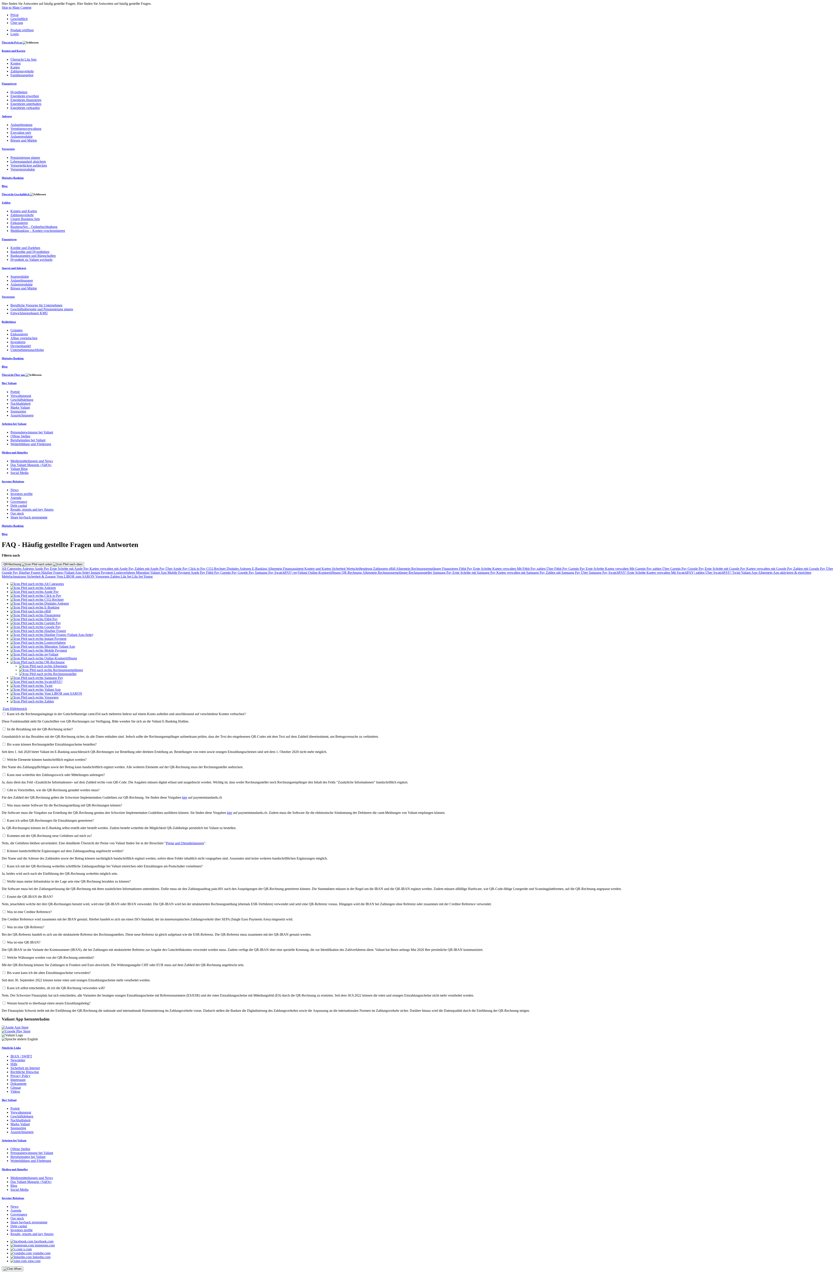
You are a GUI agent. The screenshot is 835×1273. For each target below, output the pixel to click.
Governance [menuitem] (18, 502)
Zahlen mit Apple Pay (150, 568)
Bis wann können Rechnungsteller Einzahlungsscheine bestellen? (52, 744)
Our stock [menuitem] (17, 513)
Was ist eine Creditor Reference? (29, 912)
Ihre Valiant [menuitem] (9, 383)
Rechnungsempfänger (426, 568)
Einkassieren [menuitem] (19, 223)
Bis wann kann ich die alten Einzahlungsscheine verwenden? (49, 973)
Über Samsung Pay (594, 572)
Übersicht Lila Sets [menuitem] (23, 59)
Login (14, 34)
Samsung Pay (264, 572)
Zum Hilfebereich (15, 709)
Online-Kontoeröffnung (325, 572)
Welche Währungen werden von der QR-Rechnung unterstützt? (50, 957)
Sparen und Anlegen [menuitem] (14, 268)
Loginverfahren (125, 572)
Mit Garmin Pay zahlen (646, 568)
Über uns (16, 23)
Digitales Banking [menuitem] (13, 177)
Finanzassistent (293, 568)
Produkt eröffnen (22, 30)
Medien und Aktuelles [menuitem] (15, 452)
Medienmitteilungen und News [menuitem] (31, 461)
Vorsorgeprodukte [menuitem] (22, 169)
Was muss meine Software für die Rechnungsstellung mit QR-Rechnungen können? (64, 805)
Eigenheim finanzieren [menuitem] (25, 100)
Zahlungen (381, 568)
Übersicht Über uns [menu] (14, 374)
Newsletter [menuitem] (17, 1060)
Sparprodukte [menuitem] (19, 276)
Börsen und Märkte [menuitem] (23, 140)
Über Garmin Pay (675, 568)
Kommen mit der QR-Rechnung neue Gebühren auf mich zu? (49, 836)
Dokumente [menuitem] (18, 1084)
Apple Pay (42, 568)
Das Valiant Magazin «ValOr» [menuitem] (31, 465)
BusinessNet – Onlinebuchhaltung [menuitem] (33, 227)
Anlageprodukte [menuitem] (21, 136)
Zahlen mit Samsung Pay (563, 572)
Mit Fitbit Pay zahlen (531, 568)
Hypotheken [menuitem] (18, 92)
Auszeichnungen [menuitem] (21, 415)
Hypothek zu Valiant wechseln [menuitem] (31, 259)
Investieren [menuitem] (17, 342)
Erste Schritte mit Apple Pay (70, 568)
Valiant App (749, 572)
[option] (37, 584)
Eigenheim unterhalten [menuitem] (25, 104)
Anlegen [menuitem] (7, 116)
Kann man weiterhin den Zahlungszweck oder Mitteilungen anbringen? (56, 775)
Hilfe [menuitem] (13, 1064)
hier (184, 797)
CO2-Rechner (216, 568)
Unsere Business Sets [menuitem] (25, 219)
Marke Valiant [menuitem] (20, 407)
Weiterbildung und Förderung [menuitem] (30, 444)
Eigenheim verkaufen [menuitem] (25, 108)
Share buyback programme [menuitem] (28, 517)
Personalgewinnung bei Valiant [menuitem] (31, 432)
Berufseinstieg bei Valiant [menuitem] (27, 440)
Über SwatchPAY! (718, 572)
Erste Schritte (482, 568)
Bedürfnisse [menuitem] (9, 321)
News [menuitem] (14, 490)
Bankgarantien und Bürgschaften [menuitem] (33, 256)
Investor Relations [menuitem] (13, 481)
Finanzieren (450, 568)
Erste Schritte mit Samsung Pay (474, 572)
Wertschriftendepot (359, 568)
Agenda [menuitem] (15, 498)
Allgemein (275, 568)
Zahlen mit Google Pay (809, 568)
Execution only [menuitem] (20, 132)
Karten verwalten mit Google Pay (769, 568)
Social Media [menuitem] (19, 473)
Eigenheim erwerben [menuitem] (24, 96)
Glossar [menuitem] (15, 1087)
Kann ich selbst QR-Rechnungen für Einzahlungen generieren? (50, 820)
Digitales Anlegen (239, 568)
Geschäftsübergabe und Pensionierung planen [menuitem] (41, 309)
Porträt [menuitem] (15, 392)
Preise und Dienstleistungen (185, 843)
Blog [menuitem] (5, 186)
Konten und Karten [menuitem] (13, 50)
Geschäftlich (19, 19)
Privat (14, 15)
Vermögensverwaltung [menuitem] (25, 128)
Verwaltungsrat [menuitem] (20, 396)
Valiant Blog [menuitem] (19, 469)
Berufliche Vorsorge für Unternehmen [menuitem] (36, 305)
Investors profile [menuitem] (21, 494)
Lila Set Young (142, 576)
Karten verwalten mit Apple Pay (112, 568)
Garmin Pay (577, 568)
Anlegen (28, 568)
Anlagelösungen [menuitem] (21, 280)
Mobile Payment (179, 572)
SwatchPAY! (283, 572)
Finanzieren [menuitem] (9, 83)
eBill (392, 568)
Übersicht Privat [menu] (12, 42)
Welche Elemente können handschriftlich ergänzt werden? (47, 759)
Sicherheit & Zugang (42, 576)
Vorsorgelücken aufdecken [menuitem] (28, 165)
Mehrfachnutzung (14, 576)
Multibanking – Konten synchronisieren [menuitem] (37, 231)
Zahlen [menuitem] (6, 202)
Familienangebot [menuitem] (21, 75)
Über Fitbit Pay (557, 568)
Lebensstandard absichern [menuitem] (28, 161)
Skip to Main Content (16, 7)
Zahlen (115, 576)
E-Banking (260, 568)
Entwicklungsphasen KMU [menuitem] (29, 313)
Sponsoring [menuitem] (18, 411)
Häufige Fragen (30, 572)
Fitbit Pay (466, 568)
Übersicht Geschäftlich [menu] (16, 194)
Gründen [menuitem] (16, 330)
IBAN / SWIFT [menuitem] (21, 1056)
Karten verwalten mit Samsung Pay (521, 572)
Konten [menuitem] (15, 63)
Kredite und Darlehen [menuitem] (25, 248)
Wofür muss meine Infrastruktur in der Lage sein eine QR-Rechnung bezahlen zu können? (69, 881)
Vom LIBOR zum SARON (76, 576)
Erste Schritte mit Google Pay (725, 568)
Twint (736, 572)
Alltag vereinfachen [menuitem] (23, 338)
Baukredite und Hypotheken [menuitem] (29, 252)
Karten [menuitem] (15, 67)
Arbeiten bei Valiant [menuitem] (14, 423)
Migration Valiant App (151, 572)
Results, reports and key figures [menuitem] (31, 509)
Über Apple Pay (177, 568)
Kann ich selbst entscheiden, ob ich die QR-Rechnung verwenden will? (56, 988)
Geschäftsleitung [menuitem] (21, 399)
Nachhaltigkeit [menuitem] (20, 403)
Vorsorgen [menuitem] (8, 149)
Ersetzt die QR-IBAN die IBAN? (30, 896)
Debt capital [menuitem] (18, 505)
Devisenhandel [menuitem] (20, 346)
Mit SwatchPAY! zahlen (688, 572)
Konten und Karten (318, 568)
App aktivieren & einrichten (792, 572)
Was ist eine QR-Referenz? (25, 927)
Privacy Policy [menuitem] (20, 1076)
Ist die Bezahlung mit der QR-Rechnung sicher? (40, 729)
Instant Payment (102, 572)
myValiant (300, 572)
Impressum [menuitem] (17, 1080)
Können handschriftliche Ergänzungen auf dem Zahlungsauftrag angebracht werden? (65, 851)
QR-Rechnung (12, 564)
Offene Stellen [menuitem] (20, 436)
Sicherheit (339, 568)
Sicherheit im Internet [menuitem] (25, 1068)
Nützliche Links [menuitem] (11, 1047)
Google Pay (696, 568)
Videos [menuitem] (15, 1091)
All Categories (12, 568)
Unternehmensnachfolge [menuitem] (27, 350)
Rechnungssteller (421, 572)
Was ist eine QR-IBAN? (23, 942)
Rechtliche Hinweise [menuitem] (24, 1072)
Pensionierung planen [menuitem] (25, 157)
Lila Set (126, 576)
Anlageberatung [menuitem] (21, 125)
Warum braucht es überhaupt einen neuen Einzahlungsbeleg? (48, 1003)
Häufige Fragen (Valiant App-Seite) (66, 572)
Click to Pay (197, 568)
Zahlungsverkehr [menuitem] (22, 71)
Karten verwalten (504, 568)
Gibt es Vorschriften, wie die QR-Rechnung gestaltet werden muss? (53, 790)
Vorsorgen (102, 576)
